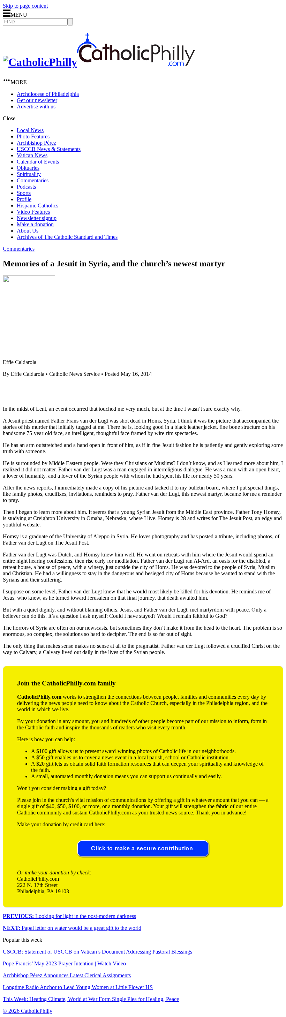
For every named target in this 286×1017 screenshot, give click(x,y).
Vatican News (32, 155)
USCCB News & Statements (49, 149)
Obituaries (28, 168)
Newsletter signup (37, 218)
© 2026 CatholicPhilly (27, 1011)
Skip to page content (25, 6)
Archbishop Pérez (36, 143)
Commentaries (32, 180)
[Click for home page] (99, 62)
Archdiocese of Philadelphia (48, 94)
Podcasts (26, 187)
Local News (30, 130)
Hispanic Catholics (37, 205)
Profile (24, 199)
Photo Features (33, 136)
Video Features (33, 212)
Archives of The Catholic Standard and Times (67, 237)
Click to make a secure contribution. (143, 848)
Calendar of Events (38, 162)
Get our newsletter (37, 100)
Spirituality (29, 174)
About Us (27, 231)
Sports (24, 193)
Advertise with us (36, 106)
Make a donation (35, 224)
